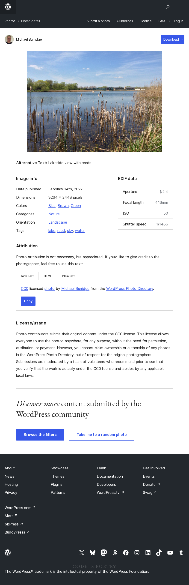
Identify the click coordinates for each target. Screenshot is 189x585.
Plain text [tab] (68, 276)
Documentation (110, 476)
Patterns (58, 492)
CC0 (24, 288)
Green (76, 205)
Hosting (11, 484)
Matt (11, 515)
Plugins (56, 484)
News (9, 476)
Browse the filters (40, 434)
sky (70, 230)
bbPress (14, 524)
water (80, 230)
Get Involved (154, 468)
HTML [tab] (48, 276)
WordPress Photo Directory (129, 288)
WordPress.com (20, 507)
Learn (101, 468)
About (10, 468)
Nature (54, 214)
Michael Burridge (29, 39)
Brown (63, 205)
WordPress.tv (110, 492)
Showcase (59, 468)
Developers (106, 484)
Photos (10, 21)
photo (49, 288)
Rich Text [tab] (27, 276)
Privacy (11, 492)
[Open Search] (167, 7)
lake (51, 230)
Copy (28, 301)
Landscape (57, 222)
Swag (150, 492)
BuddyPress (17, 532)
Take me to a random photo (102, 434)
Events (149, 476)
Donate (151, 484)
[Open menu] (181, 7)
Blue (52, 205)
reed (61, 230)
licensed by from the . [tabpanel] (87, 288)
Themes (57, 476)
